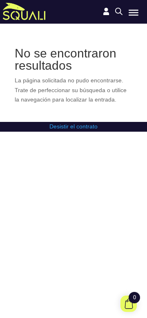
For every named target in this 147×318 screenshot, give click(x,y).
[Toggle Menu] (133, 12)
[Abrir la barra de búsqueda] (119, 11)
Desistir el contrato (73, 126)
